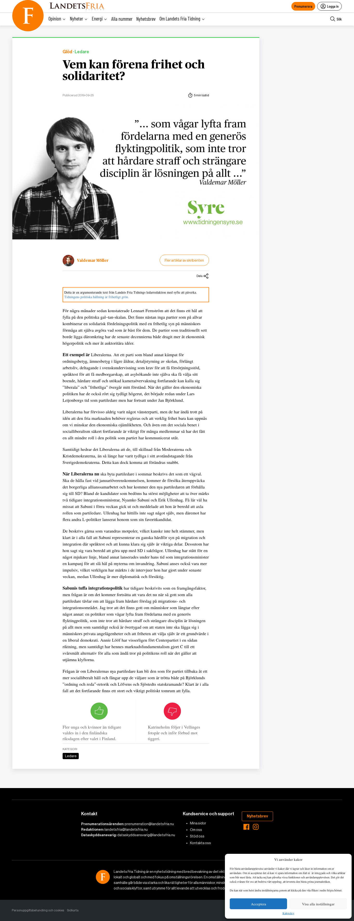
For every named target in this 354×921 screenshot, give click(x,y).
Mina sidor (198, 823)
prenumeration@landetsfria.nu (149, 824)
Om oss (196, 830)
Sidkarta (73, 910)
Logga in (333, 6)
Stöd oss (197, 836)
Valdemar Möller (93, 261)
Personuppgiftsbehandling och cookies (38, 910)
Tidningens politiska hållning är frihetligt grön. (96, 297)
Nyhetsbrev (146, 19)
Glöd (67, 51)
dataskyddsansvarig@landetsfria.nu (146, 835)
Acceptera (258, 903)
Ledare (71, 756)
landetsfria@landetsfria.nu (126, 829)
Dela (200, 276)
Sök (339, 19)
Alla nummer (121, 19)
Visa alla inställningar (318, 903)
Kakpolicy (288, 913)
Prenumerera (303, 6)
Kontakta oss (200, 843)
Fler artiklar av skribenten (184, 260)
